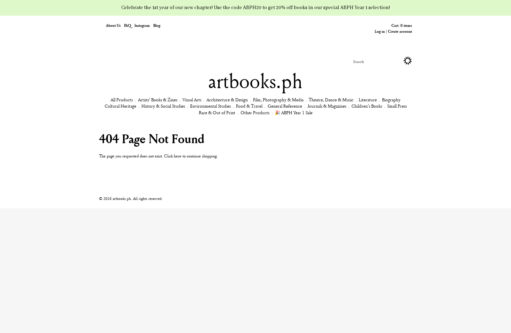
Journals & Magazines (326, 106)
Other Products (255, 112)
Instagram (142, 25)
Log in (380, 31)
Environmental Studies (210, 106)
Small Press (397, 106)
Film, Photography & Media (278, 99)
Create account (400, 31)
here (177, 156)
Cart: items (401, 25)
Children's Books (366, 106)
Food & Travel (249, 106)
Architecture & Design (227, 99)
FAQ (127, 25)
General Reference (285, 106)
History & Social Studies (163, 106)
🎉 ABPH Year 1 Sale (294, 112)
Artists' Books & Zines (157, 99)
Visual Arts (191, 99)
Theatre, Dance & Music (331, 99)
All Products (122, 99)
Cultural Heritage (120, 106)
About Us (113, 25)
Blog (156, 25)
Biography (391, 99)
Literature (368, 99)
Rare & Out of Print (217, 112)
